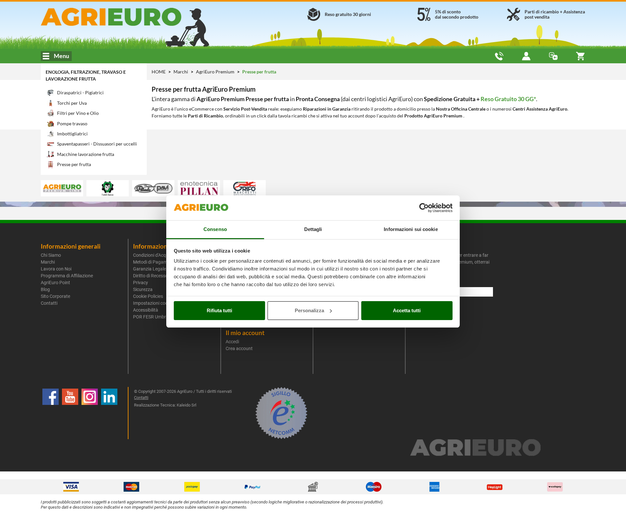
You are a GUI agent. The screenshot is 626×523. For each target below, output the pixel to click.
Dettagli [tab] (313, 229)
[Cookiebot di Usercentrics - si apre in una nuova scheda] (424, 208)
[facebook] (50, 413)
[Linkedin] (109, 413)
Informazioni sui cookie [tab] (411, 229)
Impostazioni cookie (153, 303)
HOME (159, 71)
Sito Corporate (55, 296)
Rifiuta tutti (219, 310)
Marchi (181, 71)
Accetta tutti (407, 310)
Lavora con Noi (56, 268)
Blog (45, 289)
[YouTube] (70, 413)
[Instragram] (89, 413)
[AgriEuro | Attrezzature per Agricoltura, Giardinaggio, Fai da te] (128, 17)
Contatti (49, 303)
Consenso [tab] (215, 229)
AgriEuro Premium (215, 71)
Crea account (239, 348)
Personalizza (309, 310)
